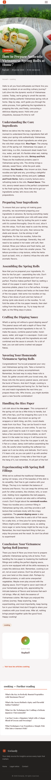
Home (4, 766)
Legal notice (14, 766)
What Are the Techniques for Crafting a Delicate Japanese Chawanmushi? (25, 711)
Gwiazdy (13, 750)
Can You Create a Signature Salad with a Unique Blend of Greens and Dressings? (25, 719)
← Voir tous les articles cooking (16, 666)
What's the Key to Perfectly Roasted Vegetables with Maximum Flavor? (24, 695)
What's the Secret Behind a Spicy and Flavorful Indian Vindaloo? (24, 703)
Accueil (5, 79)
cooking (8, 50)
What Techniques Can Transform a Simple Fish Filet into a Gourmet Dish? (25, 727)
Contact (25, 766)
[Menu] (46, 2)
